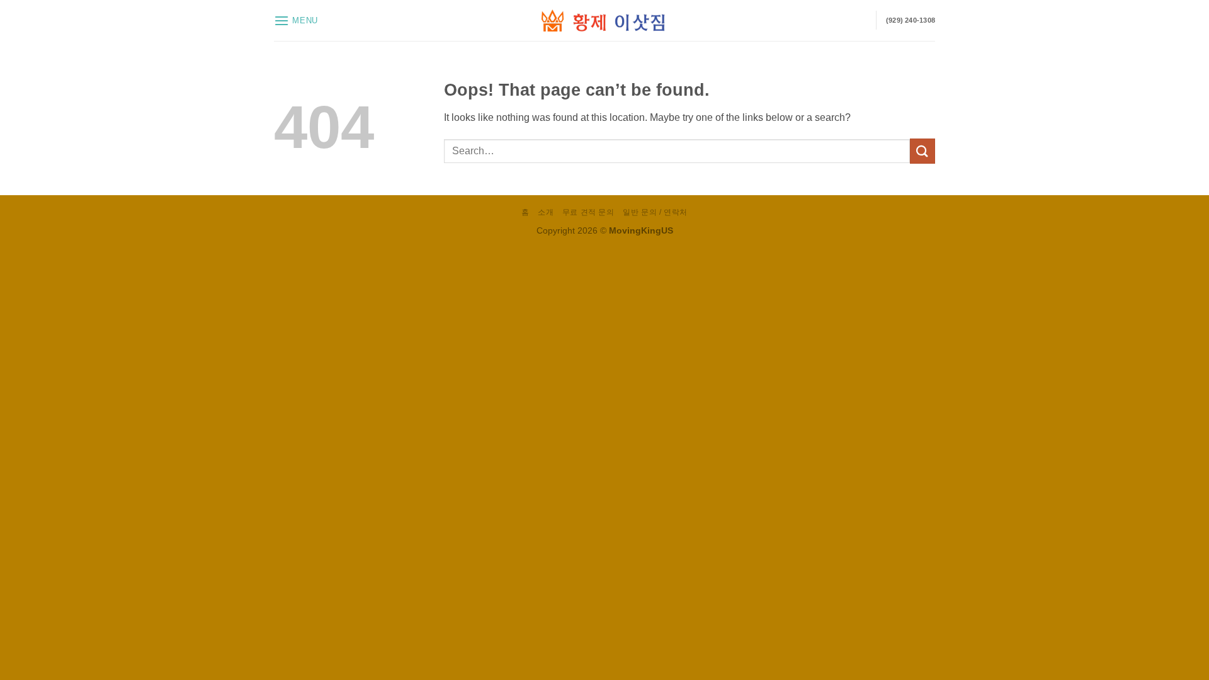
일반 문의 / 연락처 (655, 212)
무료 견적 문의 (588, 212)
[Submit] (922, 151)
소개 (545, 212)
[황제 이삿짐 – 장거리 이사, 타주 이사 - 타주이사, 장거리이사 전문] (604, 20)
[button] (296, 20)
